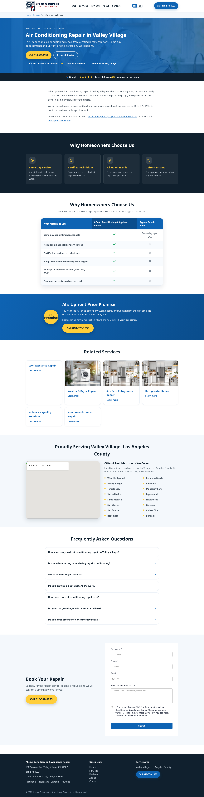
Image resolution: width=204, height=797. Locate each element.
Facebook (31, 781)
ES (140, 6)
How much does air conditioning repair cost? (73, 597)
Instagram (43, 781)
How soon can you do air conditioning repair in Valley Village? (83, 552)
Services (83, 5)
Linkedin (55, 781)
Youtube (65, 781)
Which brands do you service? (65, 574)
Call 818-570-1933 (166, 5)
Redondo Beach (154, 478)
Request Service (65, 55)
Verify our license (128, 320)
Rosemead (113, 515)
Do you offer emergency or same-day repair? (74, 619)
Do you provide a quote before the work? (71, 585)
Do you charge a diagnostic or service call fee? (74, 608)
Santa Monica (114, 499)
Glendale (151, 505)
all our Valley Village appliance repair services (112, 116)
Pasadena (151, 483)
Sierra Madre (114, 494)
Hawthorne (152, 499)
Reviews (95, 5)
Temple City (113, 489)
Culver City (152, 510)
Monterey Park (154, 489)
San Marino (113, 505)
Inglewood (152, 494)
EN (134, 6)
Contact (116, 5)
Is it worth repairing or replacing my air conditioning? (79, 563)
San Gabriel (113, 510)
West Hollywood (116, 478)
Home (73, 5)
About (106, 5)
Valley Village (114, 483)
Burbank (150, 515)
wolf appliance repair (59, 120)
